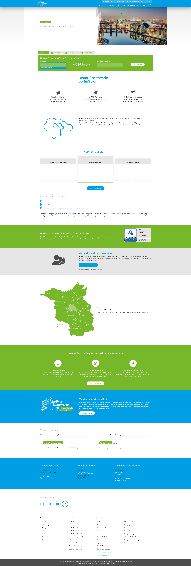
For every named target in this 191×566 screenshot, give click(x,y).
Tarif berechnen (95, 188)
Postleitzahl (43, 61)
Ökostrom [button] (102, 5)
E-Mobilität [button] (121, 5)
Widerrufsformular (51, 201)
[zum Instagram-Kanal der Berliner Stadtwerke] (51, 504)
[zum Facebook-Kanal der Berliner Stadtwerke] (43, 504)
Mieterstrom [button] (112, 5)
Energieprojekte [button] (133, 5)
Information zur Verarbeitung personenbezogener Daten (64, 208)
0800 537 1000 (85, 473)
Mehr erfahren (86, 413)
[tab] (43, 52)
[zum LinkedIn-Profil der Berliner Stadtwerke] (65, 504)
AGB (45, 204)
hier (100, 269)
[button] (106, 1)
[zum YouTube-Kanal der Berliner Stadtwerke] (58, 504)
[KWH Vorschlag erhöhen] (75, 64)
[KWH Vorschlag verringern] (88, 64)
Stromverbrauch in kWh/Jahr (104, 61)
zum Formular (47, 476)
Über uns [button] (144, 5)
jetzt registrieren (88, 265)
